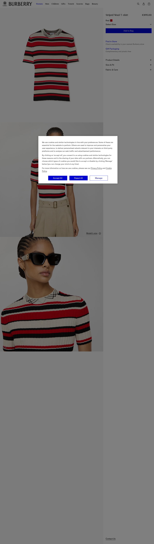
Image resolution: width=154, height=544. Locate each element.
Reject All (78, 178)
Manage (98, 178)
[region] (77, 160)
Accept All (57, 178)
